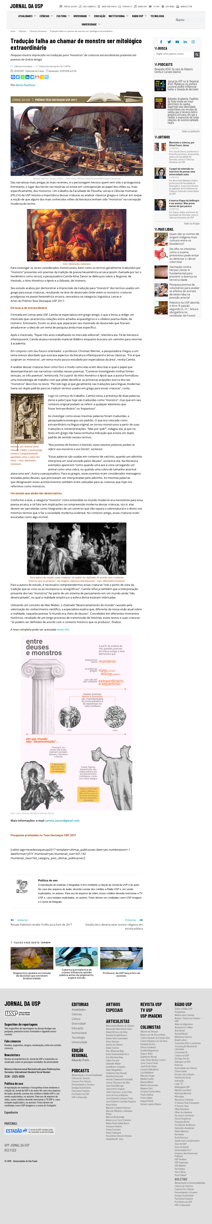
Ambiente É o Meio (184, 1027)
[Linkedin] (27, 77)
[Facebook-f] (161, 42)
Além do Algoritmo (184, 1024)
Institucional (117, 16)
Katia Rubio (111, 1104)
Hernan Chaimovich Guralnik (119, 1079)
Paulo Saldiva (146, 1094)
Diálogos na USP (182, 1062)
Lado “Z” (179, 1084)
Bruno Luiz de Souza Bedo (152, 1034)
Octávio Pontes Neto (150, 1091)
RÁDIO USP (183, 1004)
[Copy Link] (42, 77)
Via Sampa (180, 1169)
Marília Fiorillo (147, 1079)
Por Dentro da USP (80, 1094)
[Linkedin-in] (185, 42)
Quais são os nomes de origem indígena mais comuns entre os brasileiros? (184, 239)
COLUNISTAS (150, 1027)
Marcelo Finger (147, 1075)
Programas (180, 1012)
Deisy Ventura (112, 1041)
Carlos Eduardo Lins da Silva (153, 1041)
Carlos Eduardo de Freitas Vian (155, 1038)
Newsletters (12, 1055)
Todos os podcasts (191, 131)
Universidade (89, 24)
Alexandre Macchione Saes (119, 1029)
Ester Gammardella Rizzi (117, 1054)
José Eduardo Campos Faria (119, 1098)
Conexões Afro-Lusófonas (188, 1043)
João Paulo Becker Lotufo (153, 1060)
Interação (179, 1080)
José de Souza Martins (117, 1095)
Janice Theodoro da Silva (118, 1082)
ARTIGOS (113, 1004)
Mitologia (179, 1096)
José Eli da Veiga (148, 1066)
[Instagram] (193, 42)
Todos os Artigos (192, 223)
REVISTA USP (151, 1004)
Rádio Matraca (182, 1131)
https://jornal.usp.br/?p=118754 (54, 66)
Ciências (44, 16)
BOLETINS (181, 1179)
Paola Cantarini (113, 1129)
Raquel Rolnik (146, 1101)
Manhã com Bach (183, 1090)
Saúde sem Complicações (187, 1140)
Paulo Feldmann (113, 1132)
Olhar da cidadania (183, 1112)
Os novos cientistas (184, 1115)
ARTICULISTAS (118, 1021)
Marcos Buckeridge (115, 1117)
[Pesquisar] (197, 54)
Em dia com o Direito (184, 1074)
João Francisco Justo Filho (119, 1092)
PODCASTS (80, 1070)
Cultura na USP (182, 1055)
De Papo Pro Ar (182, 1058)
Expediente (11, 1112)
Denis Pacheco (25, 85)
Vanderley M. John (114, 1139)
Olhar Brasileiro (182, 1109)
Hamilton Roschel (114, 1076)
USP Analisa (180, 1159)
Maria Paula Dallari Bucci (117, 1123)
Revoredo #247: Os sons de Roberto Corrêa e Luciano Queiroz (174, 70)
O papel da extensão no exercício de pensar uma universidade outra (182, 171)
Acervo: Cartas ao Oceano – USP (188, 1020)
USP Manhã (180, 1165)
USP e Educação (79, 1097)
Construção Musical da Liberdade (186, 1048)
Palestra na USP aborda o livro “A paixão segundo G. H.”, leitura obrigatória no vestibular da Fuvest (184, 309)
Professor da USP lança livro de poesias (121, 974)
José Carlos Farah (149, 1063)
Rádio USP (137, 16)
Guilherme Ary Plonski (116, 1073)
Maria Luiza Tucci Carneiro (118, 1120)
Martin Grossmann (149, 1085)
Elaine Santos (112, 1048)
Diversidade (80, 16)
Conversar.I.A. (181, 1052)
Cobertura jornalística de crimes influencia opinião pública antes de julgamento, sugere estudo (76, 973)
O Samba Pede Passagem (187, 1103)
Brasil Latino (181, 1040)
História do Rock (183, 1077)
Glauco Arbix (146, 1053)
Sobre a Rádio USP (183, 1009)
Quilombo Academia (184, 1128)
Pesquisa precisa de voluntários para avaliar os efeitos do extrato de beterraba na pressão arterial (184, 291)
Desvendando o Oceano (83, 1084)
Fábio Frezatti (112, 1060)
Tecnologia (157, 16)
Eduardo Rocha (147, 1044)
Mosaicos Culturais (184, 1099)
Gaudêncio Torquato (115, 1066)
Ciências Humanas (23, 66)
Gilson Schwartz (148, 1047)
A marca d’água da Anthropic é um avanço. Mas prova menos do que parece (184, 203)
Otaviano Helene (114, 1126)
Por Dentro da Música (185, 1125)
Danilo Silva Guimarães (117, 1038)
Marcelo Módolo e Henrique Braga (119, 1112)
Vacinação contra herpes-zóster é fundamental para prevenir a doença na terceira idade (183, 273)
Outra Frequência (183, 1118)
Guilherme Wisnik (148, 1057)
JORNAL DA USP (26, 5)
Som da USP (180, 1144)
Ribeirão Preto (80, 1060)
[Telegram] (32, 77)
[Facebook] (13, 77)
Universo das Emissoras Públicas (186, 1155)
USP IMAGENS (151, 1016)
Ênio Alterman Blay (115, 1051)
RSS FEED (10, 1150)
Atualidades (25, 16)
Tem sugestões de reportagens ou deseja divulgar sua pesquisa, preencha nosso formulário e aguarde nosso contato (30, 1031)
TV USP (146, 1010)
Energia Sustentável (81, 1087)
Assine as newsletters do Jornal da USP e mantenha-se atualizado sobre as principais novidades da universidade (31, 1061)
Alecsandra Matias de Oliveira (120, 1025)
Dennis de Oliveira (114, 1044)
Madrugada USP (182, 1087)
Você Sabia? (180, 1175)
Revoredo (179, 1134)
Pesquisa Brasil (182, 1121)
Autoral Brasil (181, 1033)
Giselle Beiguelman (149, 1050)
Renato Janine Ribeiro (150, 1104)
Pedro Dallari (146, 1098)
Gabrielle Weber (113, 1063)
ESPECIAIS (114, 1010)
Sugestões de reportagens (21, 1024)
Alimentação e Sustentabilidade (87, 1075)
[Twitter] (18, 77)
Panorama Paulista (81, 1091)
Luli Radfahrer (147, 1072)
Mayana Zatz (146, 1088)
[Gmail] (37, 77)
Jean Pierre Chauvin (115, 1089)
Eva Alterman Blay (114, 1057)
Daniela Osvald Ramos (116, 1035)
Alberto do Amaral (149, 1031)
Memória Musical (183, 1093)
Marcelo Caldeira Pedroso (118, 1108)
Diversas (179, 1065)
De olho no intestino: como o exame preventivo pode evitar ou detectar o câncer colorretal (184, 255)
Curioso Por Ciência (81, 1081)
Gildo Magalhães (114, 1070)
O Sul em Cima (182, 1106)
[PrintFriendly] (47, 77)
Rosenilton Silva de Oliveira (119, 1136)
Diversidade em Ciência (186, 1068)
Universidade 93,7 (183, 1150)
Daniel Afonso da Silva (116, 1032)
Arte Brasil (180, 1030)
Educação (99, 16)
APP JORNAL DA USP (16, 1145)
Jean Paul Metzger (115, 1085)
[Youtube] (177, 42)
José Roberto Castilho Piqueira (121, 1101)
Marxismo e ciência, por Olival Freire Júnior (181, 144)
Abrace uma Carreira (184, 1015)
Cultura (61, 16)
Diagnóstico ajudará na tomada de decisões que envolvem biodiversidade (32, 976)
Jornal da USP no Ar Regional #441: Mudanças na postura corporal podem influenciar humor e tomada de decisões (183, 85)
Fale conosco (12, 1041)
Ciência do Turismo (81, 1078)
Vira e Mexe (180, 1172)
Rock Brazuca (181, 1137)
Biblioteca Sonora (183, 1037)
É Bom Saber (181, 1071)
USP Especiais (181, 1162)
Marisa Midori (146, 1082)
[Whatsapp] (23, 77)
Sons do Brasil (181, 1147)
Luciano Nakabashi (149, 1069)
